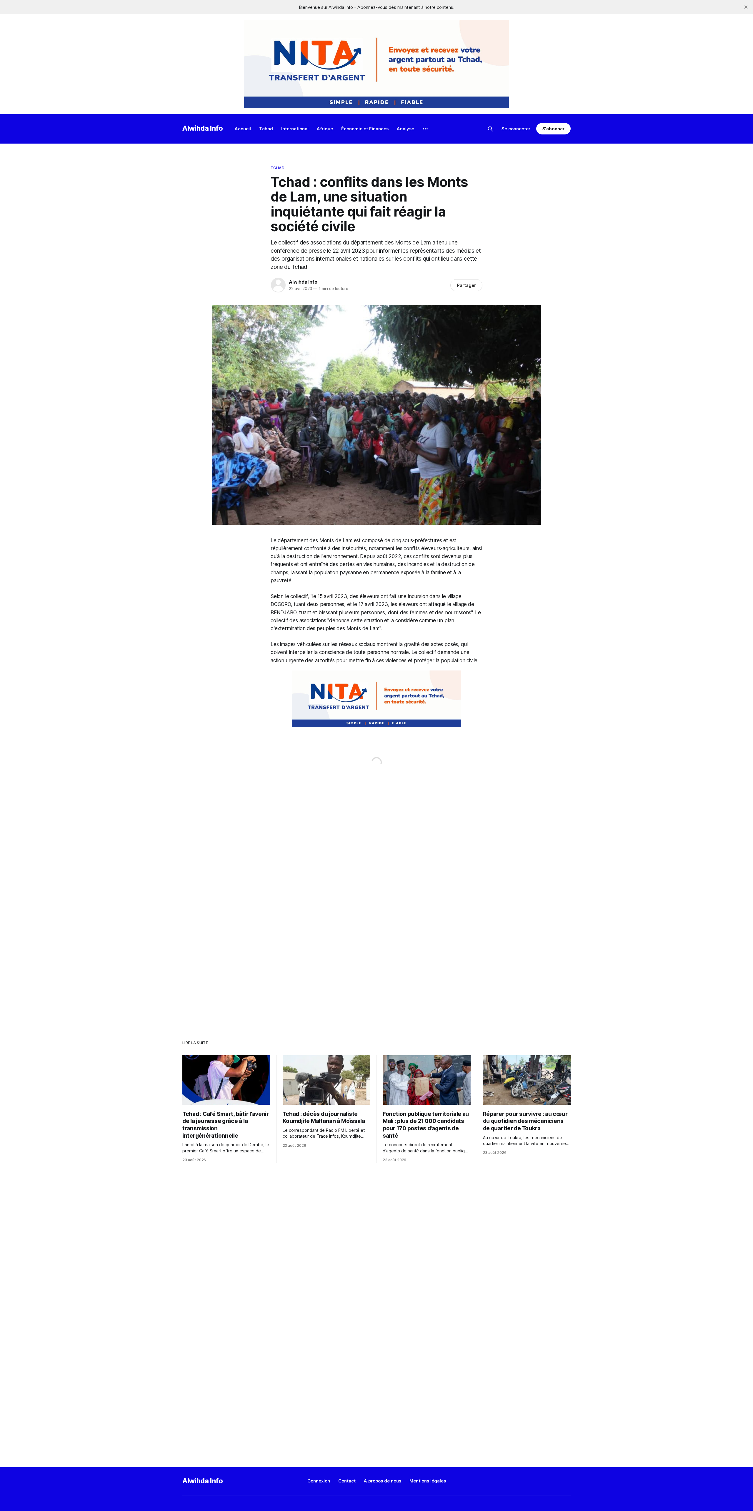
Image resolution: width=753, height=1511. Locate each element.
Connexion (318, 1481)
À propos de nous (382, 1481)
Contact (347, 1481)
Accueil (243, 129)
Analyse (405, 129)
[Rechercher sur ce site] (490, 129)
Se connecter (516, 129)
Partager (466, 285)
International (295, 129)
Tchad (266, 129)
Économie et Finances (365, 129)
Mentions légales (427, 1481)
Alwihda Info (202, 128)
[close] (746, 7)
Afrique (325, 129)
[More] (425, 129)
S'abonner (553, 129)
